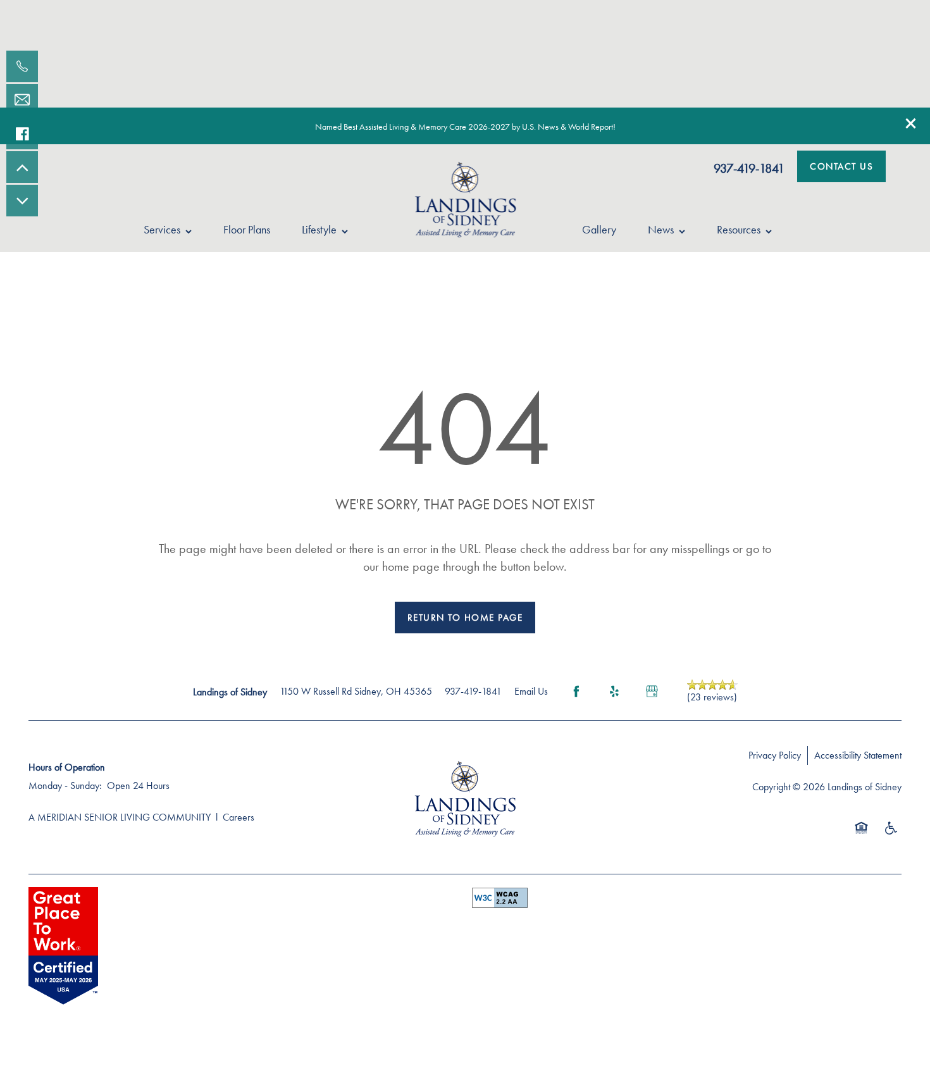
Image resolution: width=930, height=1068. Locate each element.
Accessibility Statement (858, 755)
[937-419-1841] (22, 66)
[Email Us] (22, 100)
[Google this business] (652, 691)
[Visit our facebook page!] (22, 133)
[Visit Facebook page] (576, 691)
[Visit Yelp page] (614, 691)
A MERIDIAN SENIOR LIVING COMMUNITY (119, 817)
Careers (238, 817)
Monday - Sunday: (65, 785)
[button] (911, 123)
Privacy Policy (774, 755)
